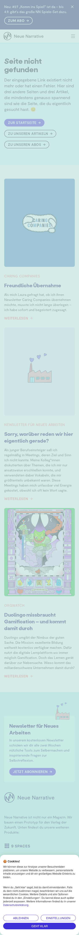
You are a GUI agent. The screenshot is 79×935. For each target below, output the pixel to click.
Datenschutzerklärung (15, 905)
